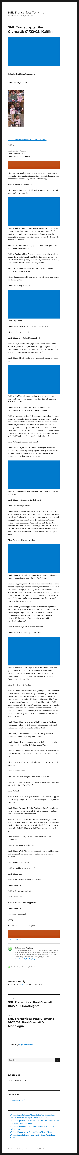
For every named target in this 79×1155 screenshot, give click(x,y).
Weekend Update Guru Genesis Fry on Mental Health (31, 1132)
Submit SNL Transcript (17, 1100)
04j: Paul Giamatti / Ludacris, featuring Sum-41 (27, 139)
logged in (22, 984)
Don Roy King (15, 967)
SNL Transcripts (14, 939)
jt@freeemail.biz (26, 1045)
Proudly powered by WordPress (36, 1149)
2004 (35, 967)
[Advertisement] (34, 52)
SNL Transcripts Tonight (26, 12)
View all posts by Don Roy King (25, 959)
